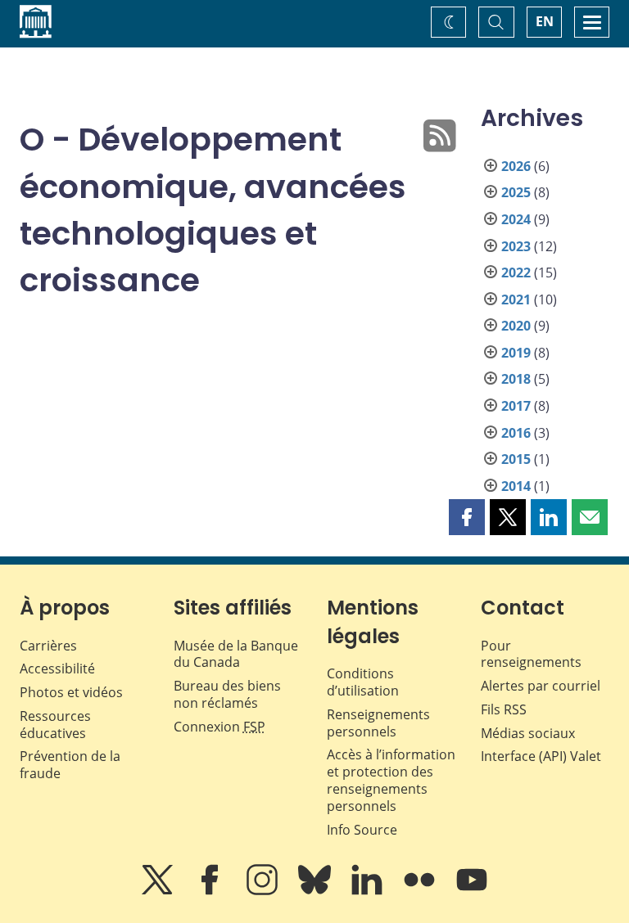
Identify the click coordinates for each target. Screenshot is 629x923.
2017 (516, 406)
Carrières (48, 646)
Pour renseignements (531, 654)
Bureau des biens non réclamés (227, 694)
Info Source (362, 830)
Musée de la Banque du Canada (236, 654)
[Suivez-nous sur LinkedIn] (368, 891)
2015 (516, 459)
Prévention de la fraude (70, 764)
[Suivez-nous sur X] (159, 891)
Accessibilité (57, 669)
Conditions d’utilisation (363, 682)
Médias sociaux (528, 733)
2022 (516, 272)
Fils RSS (504, 709)
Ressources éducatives (55, 724)
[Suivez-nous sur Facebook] (211, 891)
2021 (516, 299)
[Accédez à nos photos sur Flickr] (421, 891)
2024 (516, 219)
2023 (516, 246)
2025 (516, 192)
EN (545, 21)
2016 (516, 433)
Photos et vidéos (71, 692)
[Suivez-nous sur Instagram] (264, 891)
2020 (516, 326)
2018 (516, 379)
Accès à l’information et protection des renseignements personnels (391, 779)
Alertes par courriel (540, 686)
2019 (516, 353)
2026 (516, 166)
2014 (516, 486)
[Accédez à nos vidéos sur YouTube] (471, 891)
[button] (467, 517)
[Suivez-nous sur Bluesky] (316, 891)
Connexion (219, 727)
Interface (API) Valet (541, 756)
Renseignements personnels (378, 723)
